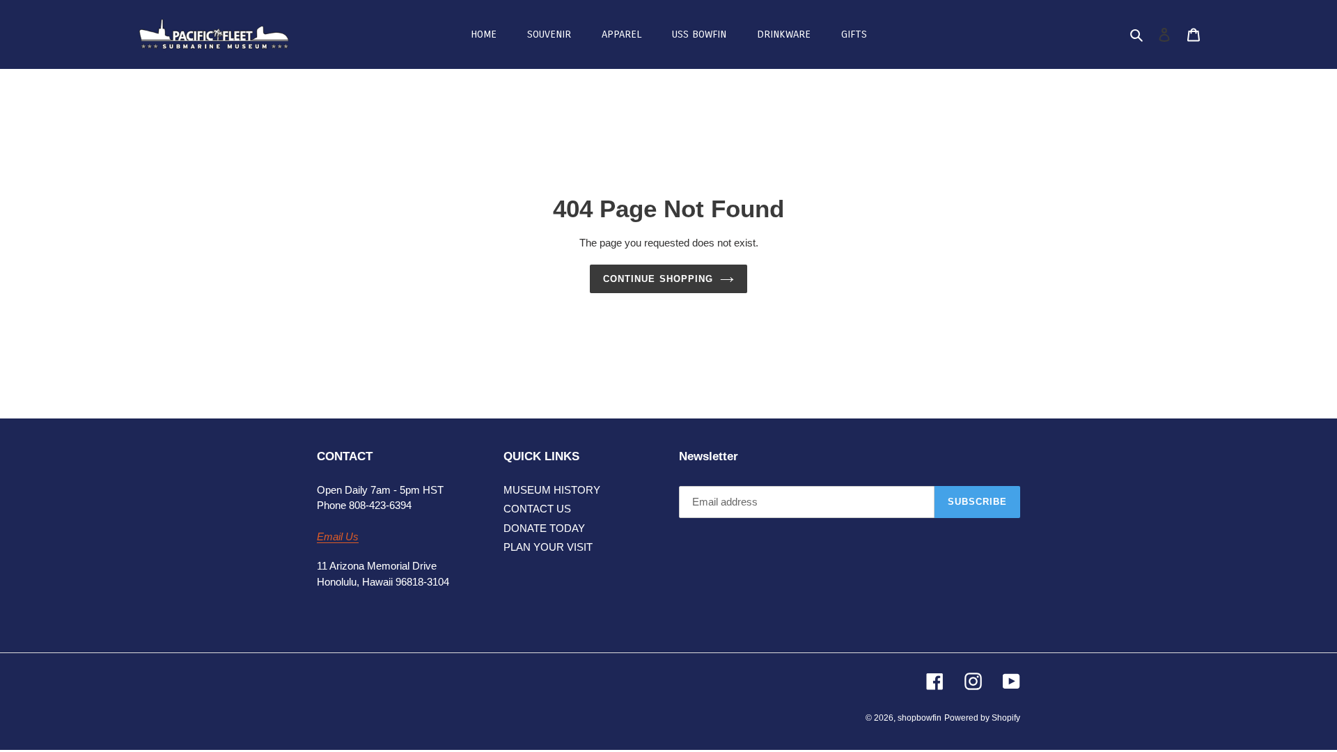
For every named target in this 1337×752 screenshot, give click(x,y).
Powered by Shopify (982, 718)
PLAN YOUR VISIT (548, 547)
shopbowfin (919, 718)
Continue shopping (658, 279)
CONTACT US (537, 509)
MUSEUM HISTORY (551, 490)
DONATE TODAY (544, 528)
